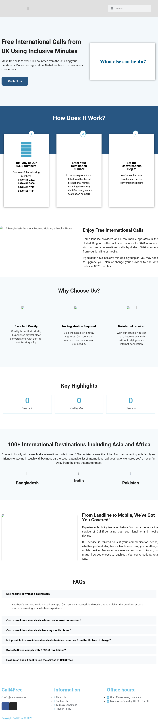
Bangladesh (27, 483)
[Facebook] (5, 706)
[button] (103, 8)
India (79, 481)
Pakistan (130, 483)
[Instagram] (13, 706)
